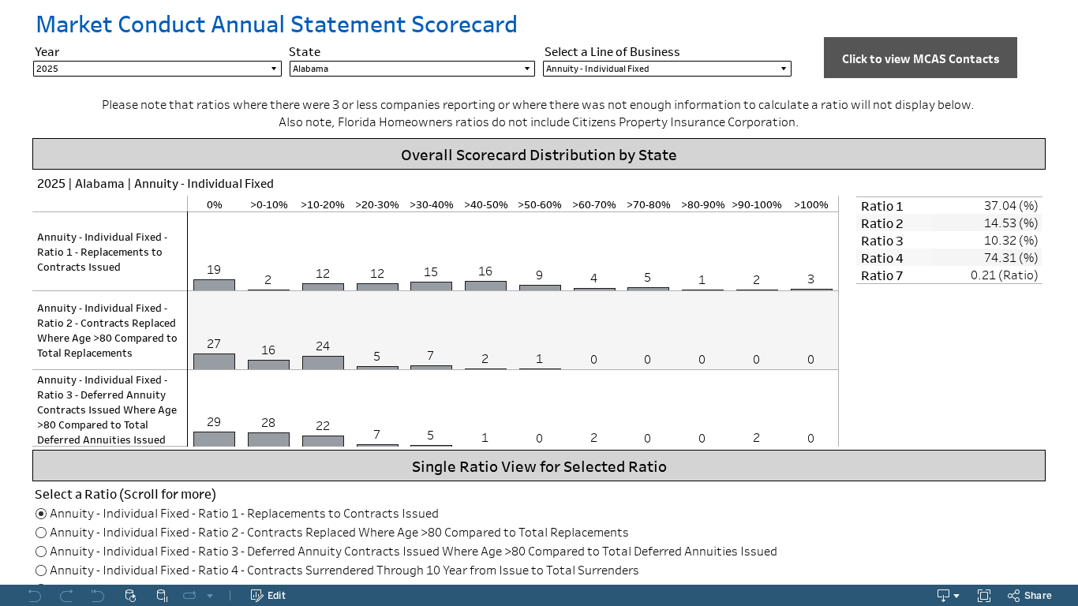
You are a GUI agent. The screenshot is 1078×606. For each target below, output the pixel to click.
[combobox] (157, 69)
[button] (920, 57)
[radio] (539, 512)
